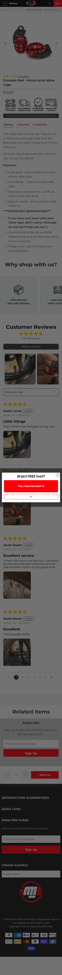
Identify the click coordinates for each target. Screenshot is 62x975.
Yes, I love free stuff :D (31, 486)
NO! (31, 497)
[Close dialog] (57, 475)
